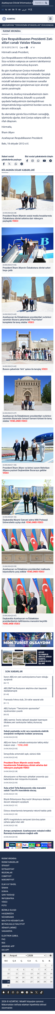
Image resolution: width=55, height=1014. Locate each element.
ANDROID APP (8, 946)
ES (19, 9)
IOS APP (5, 950)
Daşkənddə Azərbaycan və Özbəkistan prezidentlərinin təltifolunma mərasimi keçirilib (25, 621)
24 (8, 982)
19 (23, 977)
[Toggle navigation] (49, 19)
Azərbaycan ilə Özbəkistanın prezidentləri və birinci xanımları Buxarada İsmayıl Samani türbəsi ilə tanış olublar (27, 418)
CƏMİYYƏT (6, 876)
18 (17, 977)
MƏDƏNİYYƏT (8, 879)
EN (9, 9)
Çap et (23, 47)
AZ (3, 9)
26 (23, 982)
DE (13, 9)
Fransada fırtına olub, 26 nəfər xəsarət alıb (24, 699)
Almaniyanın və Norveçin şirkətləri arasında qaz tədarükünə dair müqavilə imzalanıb (26, 777)
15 (45, 974)
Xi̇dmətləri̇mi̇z (9, 927)
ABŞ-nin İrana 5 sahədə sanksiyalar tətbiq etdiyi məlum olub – (26, 743)
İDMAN (5, 888)
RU (6, 9)
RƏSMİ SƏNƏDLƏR (10, 862)
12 (23, 974)
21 (38, 977)
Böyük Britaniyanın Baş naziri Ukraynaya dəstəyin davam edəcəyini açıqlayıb (27, 800)
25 (17, 982)
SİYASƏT (5, 865)
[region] (28, 762)
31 (8, 986)
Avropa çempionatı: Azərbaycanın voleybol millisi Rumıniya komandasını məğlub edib (27, 832)
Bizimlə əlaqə (9, 910)
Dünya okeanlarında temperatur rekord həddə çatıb (27, 810)
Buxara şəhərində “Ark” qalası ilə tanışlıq (25, 369)
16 (51, 974)
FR (16, 9)
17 (8, 977)
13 (31, 974)
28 (38, 982)
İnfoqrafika (8, 898)
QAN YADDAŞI (8, 895)
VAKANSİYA (7, 931)
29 (45, 982)
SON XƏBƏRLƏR (14, 671)
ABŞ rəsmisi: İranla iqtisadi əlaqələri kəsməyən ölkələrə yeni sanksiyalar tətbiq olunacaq (25, 721)
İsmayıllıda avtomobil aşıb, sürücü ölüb (22, 754)
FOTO (4, 905)
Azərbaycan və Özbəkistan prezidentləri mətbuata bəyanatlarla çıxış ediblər (26, 570)
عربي (24, 9)
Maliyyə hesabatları (12, 920)
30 (51, 982)
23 (51, 977)
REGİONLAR (7, 872)
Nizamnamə (8, 917)
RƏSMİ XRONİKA (12, 31)
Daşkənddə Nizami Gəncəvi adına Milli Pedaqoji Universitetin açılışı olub (25, 521)
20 (31, 977)
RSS (3, 943)
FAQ (3, 939)
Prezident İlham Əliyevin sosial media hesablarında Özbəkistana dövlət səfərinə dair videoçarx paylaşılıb (27, 218)
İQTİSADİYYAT (8, 869)
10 (8, 974)
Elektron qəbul (10, 936)
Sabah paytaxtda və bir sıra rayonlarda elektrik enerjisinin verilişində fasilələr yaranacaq (26, 732)
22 (45, 977)
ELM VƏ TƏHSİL (9, 884)
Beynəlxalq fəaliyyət (13, 924)
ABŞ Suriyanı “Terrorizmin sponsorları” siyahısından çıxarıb (22, 709)
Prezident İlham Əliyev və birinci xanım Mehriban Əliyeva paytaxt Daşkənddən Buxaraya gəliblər (26, 470)
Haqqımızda (8, 913)
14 (38, 974)
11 (17, 974)
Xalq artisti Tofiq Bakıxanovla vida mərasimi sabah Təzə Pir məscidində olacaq (25, 789)
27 (31, 982)
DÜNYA (5, 891)
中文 (30, 9)
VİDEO (4, 902)
